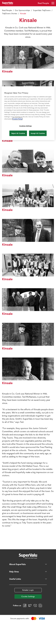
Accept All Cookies (38, 133)
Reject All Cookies (18, 133)
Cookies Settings (25, 126)
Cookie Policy (17, 119)
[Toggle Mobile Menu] (53, 3)
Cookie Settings (28, 596)
